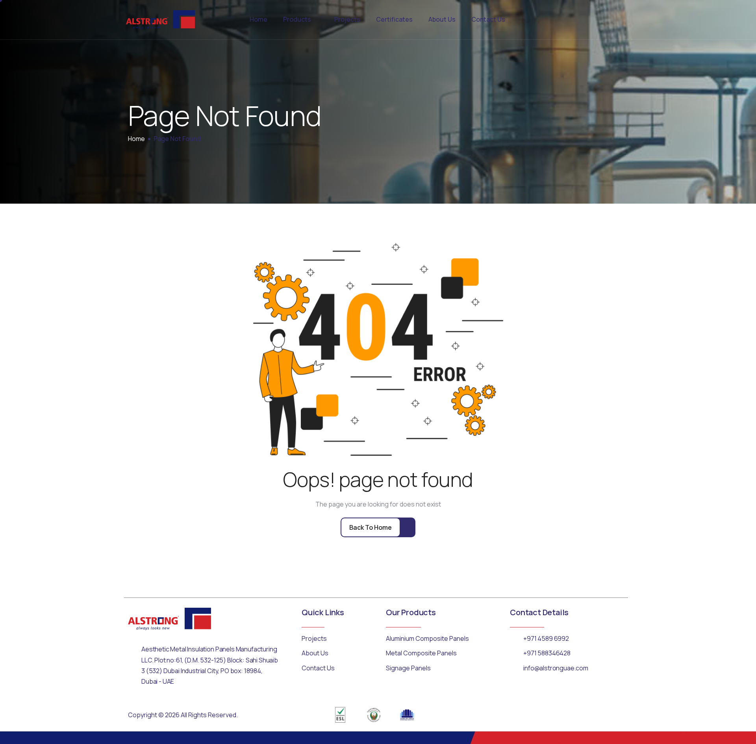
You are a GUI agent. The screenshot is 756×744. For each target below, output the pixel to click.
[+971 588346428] (514, 652)
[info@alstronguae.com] (514, 667)
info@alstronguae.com (555, 668)
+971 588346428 (547, 653)
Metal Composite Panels (421, 653)
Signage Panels (408, 668)
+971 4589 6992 (546, 638)
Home (258, 19)
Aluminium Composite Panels (427, 638)
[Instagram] (613, 715)
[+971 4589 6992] (514, 638)
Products (297, 19)
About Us (442, 19)
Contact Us (488, 19)
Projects (347, 19)
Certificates (394, 19)
